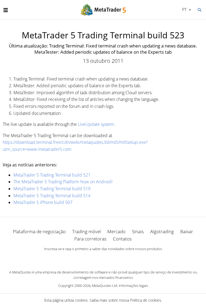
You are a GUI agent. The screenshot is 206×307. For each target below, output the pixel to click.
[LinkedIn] (103, 258)
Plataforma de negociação (39, 231)
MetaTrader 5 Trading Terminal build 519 (51, 189)
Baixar (186, 231)
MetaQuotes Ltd (104, 285)
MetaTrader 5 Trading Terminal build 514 (51, 196)
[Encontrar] (199, 9)
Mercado (116, 231)
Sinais (138, 231)
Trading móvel (86, 231)
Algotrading (162, 231)
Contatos (122, 239)
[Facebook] (94, 258)
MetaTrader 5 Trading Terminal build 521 (51, 175)
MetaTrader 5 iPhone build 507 (42, 202)
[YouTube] (111, 258)
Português (183, 9)
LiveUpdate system (96, 124)
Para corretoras (90, 239)
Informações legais (133, 285)
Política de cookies (145, 300)
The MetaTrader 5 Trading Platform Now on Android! (63, 182)
